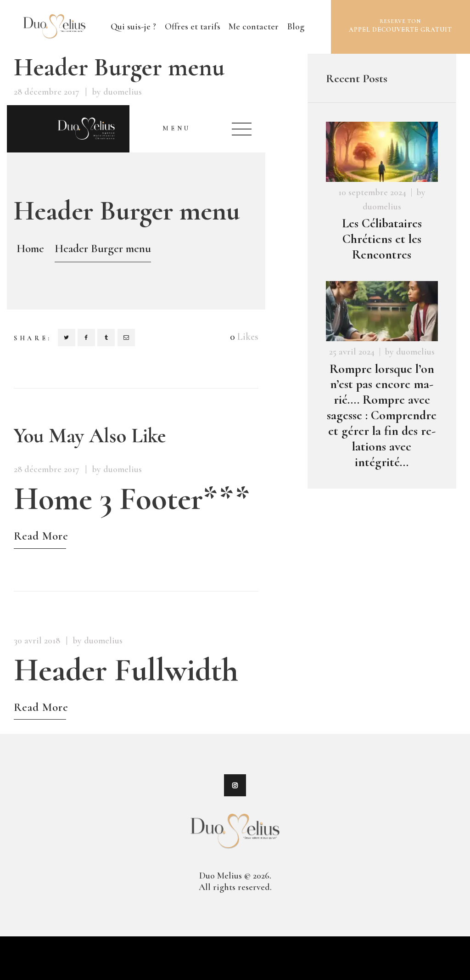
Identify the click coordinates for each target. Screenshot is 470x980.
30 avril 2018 (37, 640)
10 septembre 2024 (372, 192)
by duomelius (117, 91)
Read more (41, 537)
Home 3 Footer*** (131, 499)
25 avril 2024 (352, 351)
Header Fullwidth (126, 670)
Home (30, 248)
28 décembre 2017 (46, 91)
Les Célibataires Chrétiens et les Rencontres (382, 239)
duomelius (382, 206)
